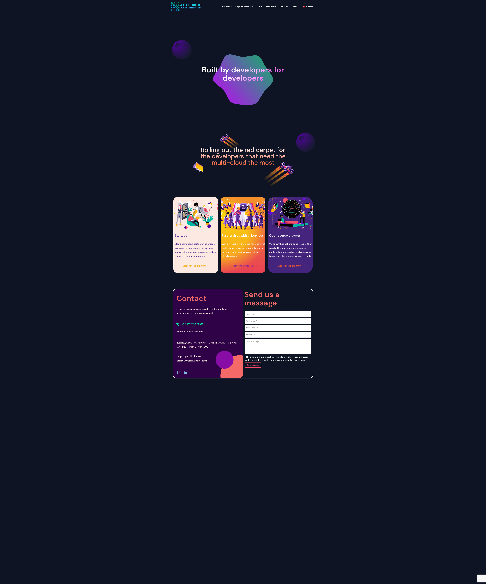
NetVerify (271, 6)
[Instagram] (178, 372)
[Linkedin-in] (185, 372)
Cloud (259, 6)
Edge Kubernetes (244, 6)
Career (294, 6)
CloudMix (227, 6)
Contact (283, 6)
